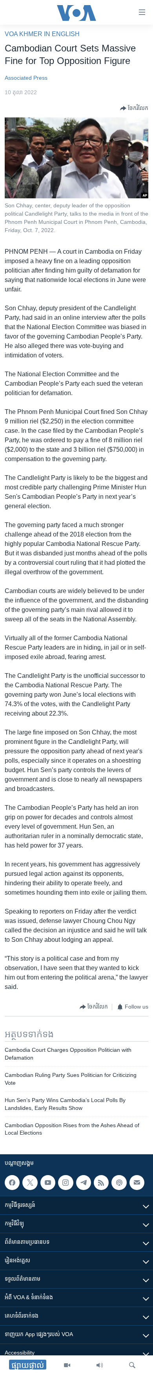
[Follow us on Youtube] (47, 1182)
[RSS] (101, 1182)
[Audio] (99, 1365)
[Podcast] (118, 1182)
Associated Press (26, 78)
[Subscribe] (136, 1182)
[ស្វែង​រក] (132, 1365)
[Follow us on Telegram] (83, 1182)
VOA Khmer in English (42, 34)
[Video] (67, 1365)
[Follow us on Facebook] (12, 1182)
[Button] (134, 108)
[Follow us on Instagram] (65, 1182)
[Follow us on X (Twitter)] (29, 1182)
